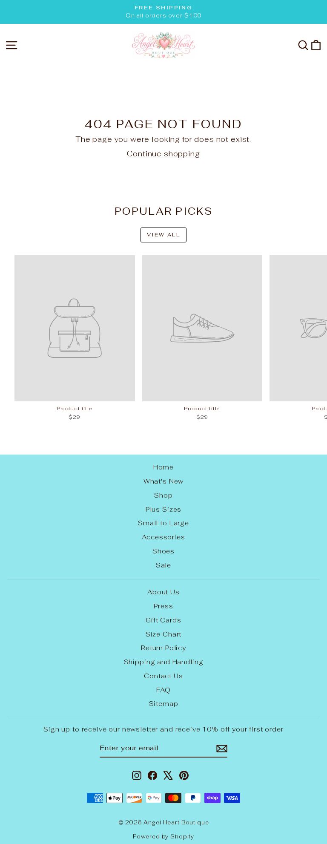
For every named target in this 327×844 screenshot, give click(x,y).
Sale (163, 565)
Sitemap (163, 704)
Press (163, 606)
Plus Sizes (164, 509)
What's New (163, 481)
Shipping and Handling (164, 662)
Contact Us (163, 676)
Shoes (163, 551)
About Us (163, 592)
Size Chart (164, 634)
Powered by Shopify (163, 836)
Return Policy (163, 648)
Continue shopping (163, 153)
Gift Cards (163, 620)
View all (163, 234)
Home (163, 467)
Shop (163, 495)
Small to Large (163, 523)
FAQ (163, 690)
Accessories (163, 537)
